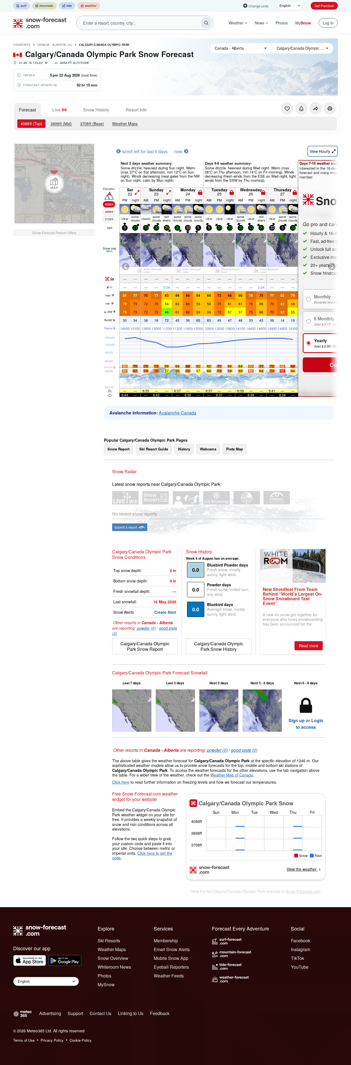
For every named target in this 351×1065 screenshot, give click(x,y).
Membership (166, 940)
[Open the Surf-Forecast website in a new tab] (21, 5)
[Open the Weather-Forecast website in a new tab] (88, 5)
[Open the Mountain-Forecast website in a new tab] (44, 5)
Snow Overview (113, 958)
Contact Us (100, 1013)
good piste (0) (244, 750)
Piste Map (234, 449)
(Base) (92, 123)
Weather (236, 23)
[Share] (316, 108)
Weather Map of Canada (231, 775)
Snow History (96, 110)
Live (56, 110)
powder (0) (146, 628)
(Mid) (61, 123)
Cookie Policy (81, 1040)
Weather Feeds (169, 975)
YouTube (299, 967)
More (109, 251)
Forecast (27, 110)
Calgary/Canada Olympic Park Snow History (218, 646)
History (184, 449)
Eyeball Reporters (171, 967)
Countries (22, 45)
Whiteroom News (114, 967)
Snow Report (118, 449)
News (259, 23)
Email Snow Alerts (172, 949)
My (303, 23)
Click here (120, 782)
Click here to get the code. (142, 855)
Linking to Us (130, 1013)
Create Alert (165, 612)
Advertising (50, 1013)
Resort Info (136, 110)
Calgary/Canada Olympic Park (104, 45)
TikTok (297, 958)
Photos (282, 23)
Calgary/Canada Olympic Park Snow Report (144, 646)
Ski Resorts (109, 940)
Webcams (208, 449)
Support (75, 1013)
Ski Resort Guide (153, 449)
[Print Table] (330, 108)
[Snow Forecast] (38, 22)
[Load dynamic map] (54, 183)
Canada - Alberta (54, 45)
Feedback (159, 1013)
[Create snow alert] (301, 108)
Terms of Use (24, 1040)
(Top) (31, 123)
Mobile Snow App (171, 958)
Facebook (300, 940)
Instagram (300, 949)
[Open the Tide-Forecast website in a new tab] (67, 5)
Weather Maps (125, 123)
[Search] (206, 22)
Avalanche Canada (177, 413)
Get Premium (324, 5)
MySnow (106, 984)
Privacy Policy (52, 1040)
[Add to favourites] (287, 108)
